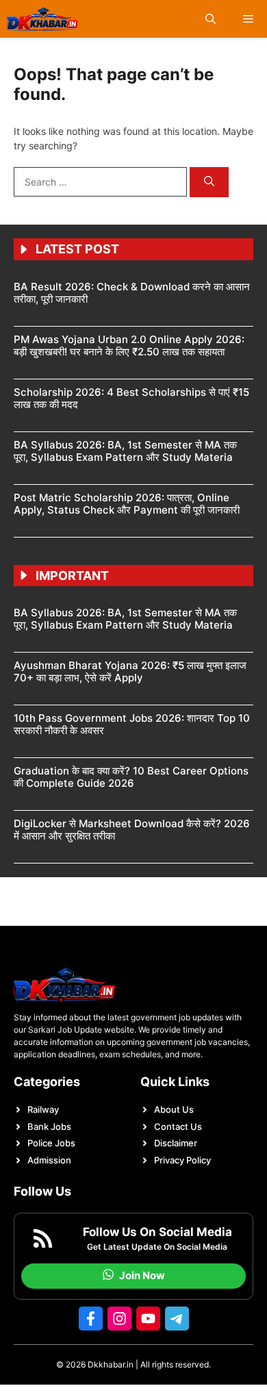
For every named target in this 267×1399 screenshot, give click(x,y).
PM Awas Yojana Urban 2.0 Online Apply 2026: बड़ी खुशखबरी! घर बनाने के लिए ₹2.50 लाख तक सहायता (129, 345)
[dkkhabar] (43, 19)
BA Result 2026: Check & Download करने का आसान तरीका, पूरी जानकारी (132, 292)
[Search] (209, 182)
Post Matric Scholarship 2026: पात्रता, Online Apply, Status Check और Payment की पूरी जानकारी (127, 503)
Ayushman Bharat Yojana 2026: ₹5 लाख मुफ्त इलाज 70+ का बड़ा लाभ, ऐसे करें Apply (130, 671)
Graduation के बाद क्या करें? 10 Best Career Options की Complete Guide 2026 (131, 777)
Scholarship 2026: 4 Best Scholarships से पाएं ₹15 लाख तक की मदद (131, 398)
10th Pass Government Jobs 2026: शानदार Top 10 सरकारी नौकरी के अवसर (132, 724)
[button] (210, 19)
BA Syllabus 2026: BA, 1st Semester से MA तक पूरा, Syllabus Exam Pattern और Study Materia (125, 451)
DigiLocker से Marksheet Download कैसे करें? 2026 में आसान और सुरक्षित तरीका (132, 829)
